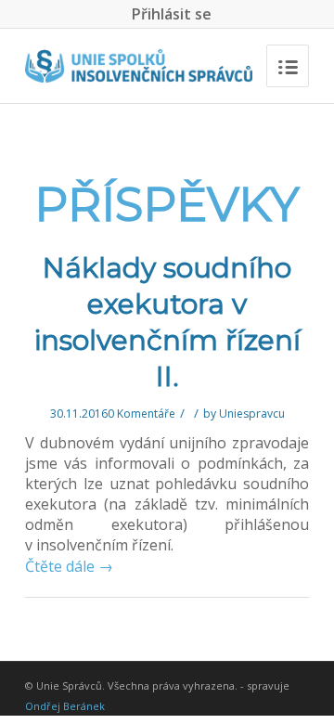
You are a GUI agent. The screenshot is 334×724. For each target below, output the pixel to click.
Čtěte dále (69, 566)
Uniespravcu (252, 413)
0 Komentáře (141, 413)
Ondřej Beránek (65, 706)
